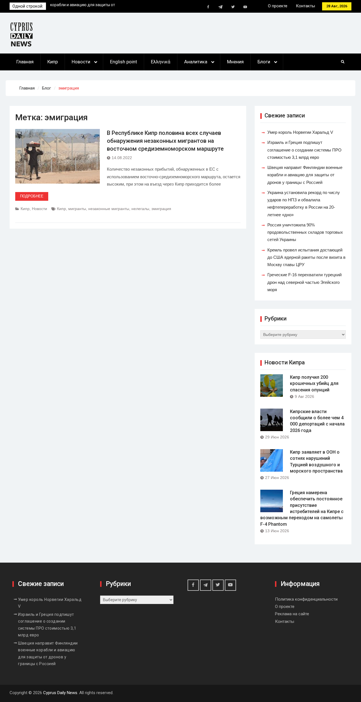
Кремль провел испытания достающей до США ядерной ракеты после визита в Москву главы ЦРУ (306, 257)
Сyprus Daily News (60, 692)
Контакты (305, 5)
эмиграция (161, 208)
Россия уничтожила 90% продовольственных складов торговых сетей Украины (305, 232)
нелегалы (140, 208)
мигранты (77, 208)
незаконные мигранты (108, 208)
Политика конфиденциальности (306, 599)
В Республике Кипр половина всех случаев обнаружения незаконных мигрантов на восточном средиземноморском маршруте (165, 141)
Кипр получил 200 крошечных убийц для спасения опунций (314, 384)
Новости (81, 61)
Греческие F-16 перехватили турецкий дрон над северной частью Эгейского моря (304, 282)
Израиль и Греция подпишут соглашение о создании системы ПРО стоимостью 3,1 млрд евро (304, 150)
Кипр (52, 61)
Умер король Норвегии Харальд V (81, 6)
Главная (25, 61)
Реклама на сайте (292, 613)
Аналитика (195, 61)
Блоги (263, 61)
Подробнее (31, 196)
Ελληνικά (160, 61)
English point (123, 61)
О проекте (277, 5)
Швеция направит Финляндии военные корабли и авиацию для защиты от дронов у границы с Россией (304, 175)
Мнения (235, 61)
